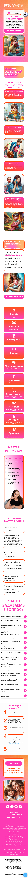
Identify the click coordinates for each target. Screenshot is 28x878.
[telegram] (7, 806)
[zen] (20, 806)
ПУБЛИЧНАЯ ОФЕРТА (14, 817)
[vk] (12, 806)
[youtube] (16, 806)
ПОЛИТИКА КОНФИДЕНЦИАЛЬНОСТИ (14, 813)
